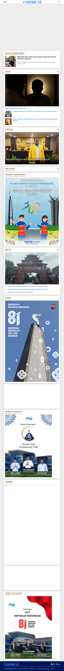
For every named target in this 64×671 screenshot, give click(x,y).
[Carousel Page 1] (30, 162)
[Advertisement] (32, 16)
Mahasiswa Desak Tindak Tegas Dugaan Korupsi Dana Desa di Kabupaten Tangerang (36, 58)
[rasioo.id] (32, 1)
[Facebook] (52, 664)
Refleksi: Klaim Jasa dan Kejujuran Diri (15, 108)
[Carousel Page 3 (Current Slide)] (34, 162)
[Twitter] (54, 664)
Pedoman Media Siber (23, 668)
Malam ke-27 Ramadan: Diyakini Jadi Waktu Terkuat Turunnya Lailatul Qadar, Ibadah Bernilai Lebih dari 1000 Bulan (35, 119)
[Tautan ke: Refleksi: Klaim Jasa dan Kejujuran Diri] (32, 90)
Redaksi (52, 668)
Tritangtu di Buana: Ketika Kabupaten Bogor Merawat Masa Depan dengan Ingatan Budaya (27, 286)
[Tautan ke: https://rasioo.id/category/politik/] (58, 169)
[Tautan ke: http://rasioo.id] (58, 129)
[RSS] (59, 664)
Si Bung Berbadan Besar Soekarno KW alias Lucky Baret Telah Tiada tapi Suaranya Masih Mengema (35, 111)
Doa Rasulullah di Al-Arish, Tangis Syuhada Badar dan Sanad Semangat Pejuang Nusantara (27, 289)
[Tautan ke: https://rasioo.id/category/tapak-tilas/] (58, 250)
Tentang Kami (33, 668)
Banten (18, 60)
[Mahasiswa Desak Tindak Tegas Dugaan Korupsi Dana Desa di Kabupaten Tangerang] (26, 63)
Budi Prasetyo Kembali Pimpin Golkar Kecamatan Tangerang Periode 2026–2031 (27, 159)
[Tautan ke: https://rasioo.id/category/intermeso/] (58, 71)
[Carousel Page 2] (32, 162)
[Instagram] (57, 664)
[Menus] (5, 2)
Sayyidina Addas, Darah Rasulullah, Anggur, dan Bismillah (20, 292)
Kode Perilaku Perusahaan (43, 668)
